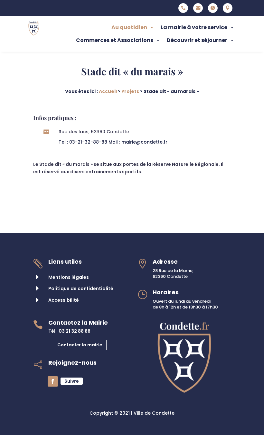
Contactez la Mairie (78, 323)
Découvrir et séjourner (197, 40)
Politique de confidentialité (80, 288)
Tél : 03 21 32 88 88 (69, 331)
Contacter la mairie (79, 345)
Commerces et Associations (114, 40)
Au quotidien (129, 27)
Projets (130, 91)
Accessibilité (63, 300)
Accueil (108, 91)
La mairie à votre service (194, 27)
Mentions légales (68, 277)
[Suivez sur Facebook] (53, 381)
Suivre (71, 381)
